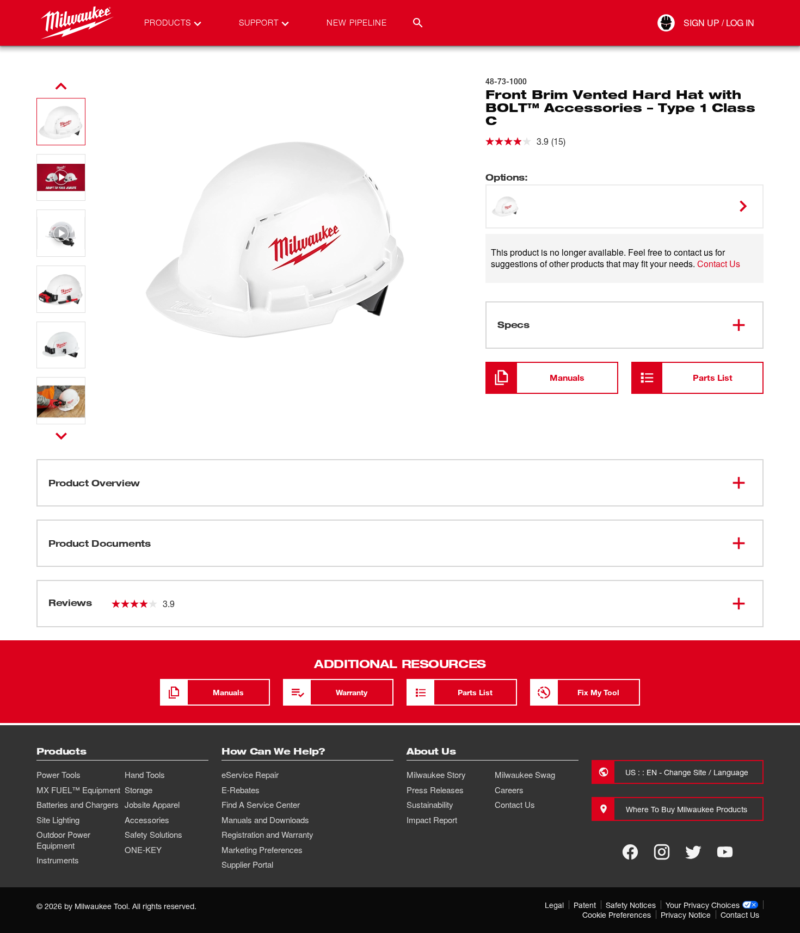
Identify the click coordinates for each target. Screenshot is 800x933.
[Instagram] (662, 852)
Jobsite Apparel (152, 804)
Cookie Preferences (616, 914)
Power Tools (58, 774)
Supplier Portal (247, 864)
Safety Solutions (153, 834)
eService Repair (250, 774)
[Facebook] (630, 852)
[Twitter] (693, 852)
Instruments (57, 860)
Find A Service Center (260, 804)
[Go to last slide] (61, 86)
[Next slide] (61, 435)
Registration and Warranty (267, 834)
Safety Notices (631, 905)
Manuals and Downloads (265, 819)
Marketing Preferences (262, 849)
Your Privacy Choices (703, 905)
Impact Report (432, 819)
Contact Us (718, 263)
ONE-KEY (143, 849)
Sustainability (430, 804)
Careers (509, 789)
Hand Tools (145, 774)
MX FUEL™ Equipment (78, 789)
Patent (585, 905)
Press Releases (435, 789)
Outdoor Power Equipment (63, 840)
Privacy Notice (686, 914)
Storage (138, 789)
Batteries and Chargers (77, 804)
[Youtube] (725, 852)
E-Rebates (240, 789)
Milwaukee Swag (525, 774)
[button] (60, 121)
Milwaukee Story (436, 774)
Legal (554, 905)
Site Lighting (57, 819)
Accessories (147, 819)
